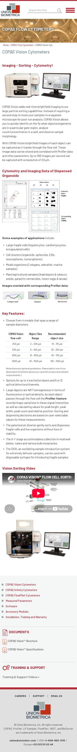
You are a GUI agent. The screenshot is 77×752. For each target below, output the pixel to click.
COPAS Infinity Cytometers (21, 590)
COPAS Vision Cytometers (21, 584)
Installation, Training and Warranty (26, 617)
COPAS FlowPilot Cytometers (23, 595)
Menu (70, 10)
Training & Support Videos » (20, 677)
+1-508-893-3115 (54, 740)
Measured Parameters (19, 600)
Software (11, 606)
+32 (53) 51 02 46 (42, 744)
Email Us (56, 695)
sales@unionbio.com (23, 740)
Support (38, 695)
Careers (20, 695)
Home (6, 45)
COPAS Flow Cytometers (22, 45)
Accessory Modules (17, 611)
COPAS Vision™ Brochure (22, 641)
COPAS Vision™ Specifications (26, 649)
